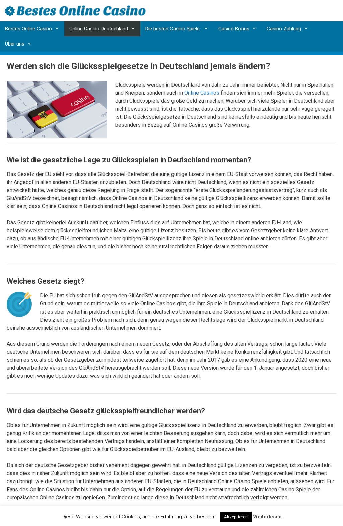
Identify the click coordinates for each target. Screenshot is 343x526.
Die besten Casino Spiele (173, 29)
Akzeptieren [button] (236, 516)
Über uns (14, 44)
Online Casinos (201, 93)
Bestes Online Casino (28, 29)
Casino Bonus (233, 29)
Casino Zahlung (284, 29)
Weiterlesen (267, 517)
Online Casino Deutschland (98, 29)
